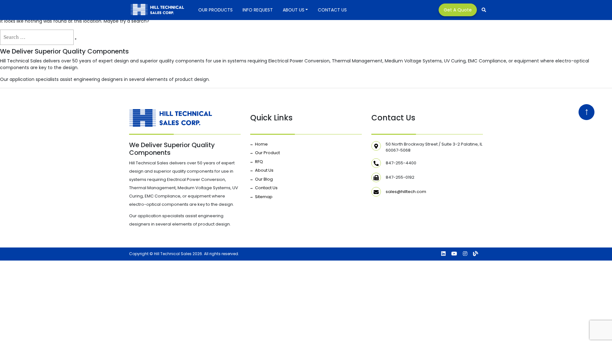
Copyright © (141, 253)
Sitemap (264, 197)
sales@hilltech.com (406, 192)
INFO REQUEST (258, 10)
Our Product (267, 153)
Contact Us (332, 10)
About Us (293, 10)
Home (261, 144)
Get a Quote (458, 10)
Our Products (215, 10)
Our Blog (264, 179)
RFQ (259, 162)
